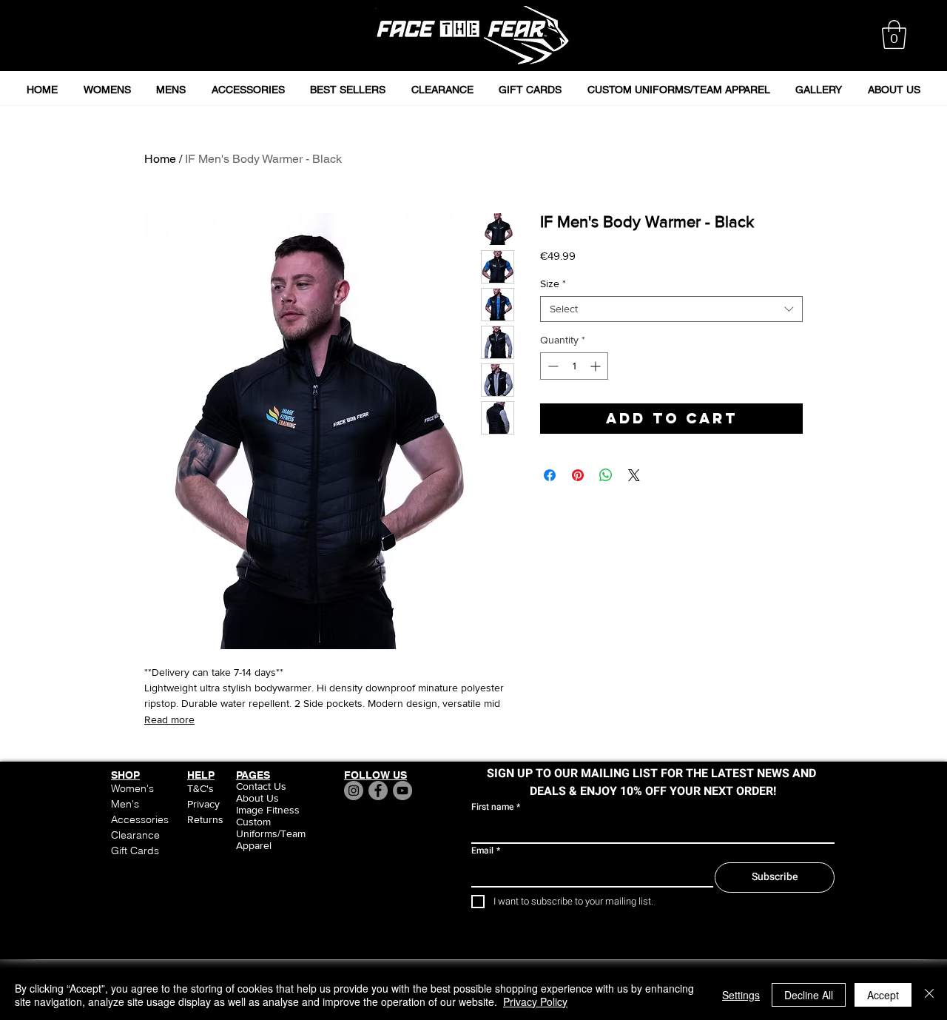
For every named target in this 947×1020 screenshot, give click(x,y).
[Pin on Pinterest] (578, 475)
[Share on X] (634, 475)
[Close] (929, 995)
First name (495, 807)
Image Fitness (268, 810)
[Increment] (596, 366)
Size (553, 283)
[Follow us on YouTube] (402, 790)
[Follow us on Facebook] (378, 790)
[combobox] (671, 309)
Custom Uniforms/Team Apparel (271, 833)
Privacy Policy (535, 1001)
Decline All (808, 994)
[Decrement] (551, 366)
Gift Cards (135, 850)
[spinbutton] (574, 366)
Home (160, 159)
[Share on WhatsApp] (606, 475)
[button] (894, 34)
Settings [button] (741, 994)
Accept (883, 994)
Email (485, 850)
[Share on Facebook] (550, 475)
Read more (169, 719)
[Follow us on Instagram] (353, 790)
